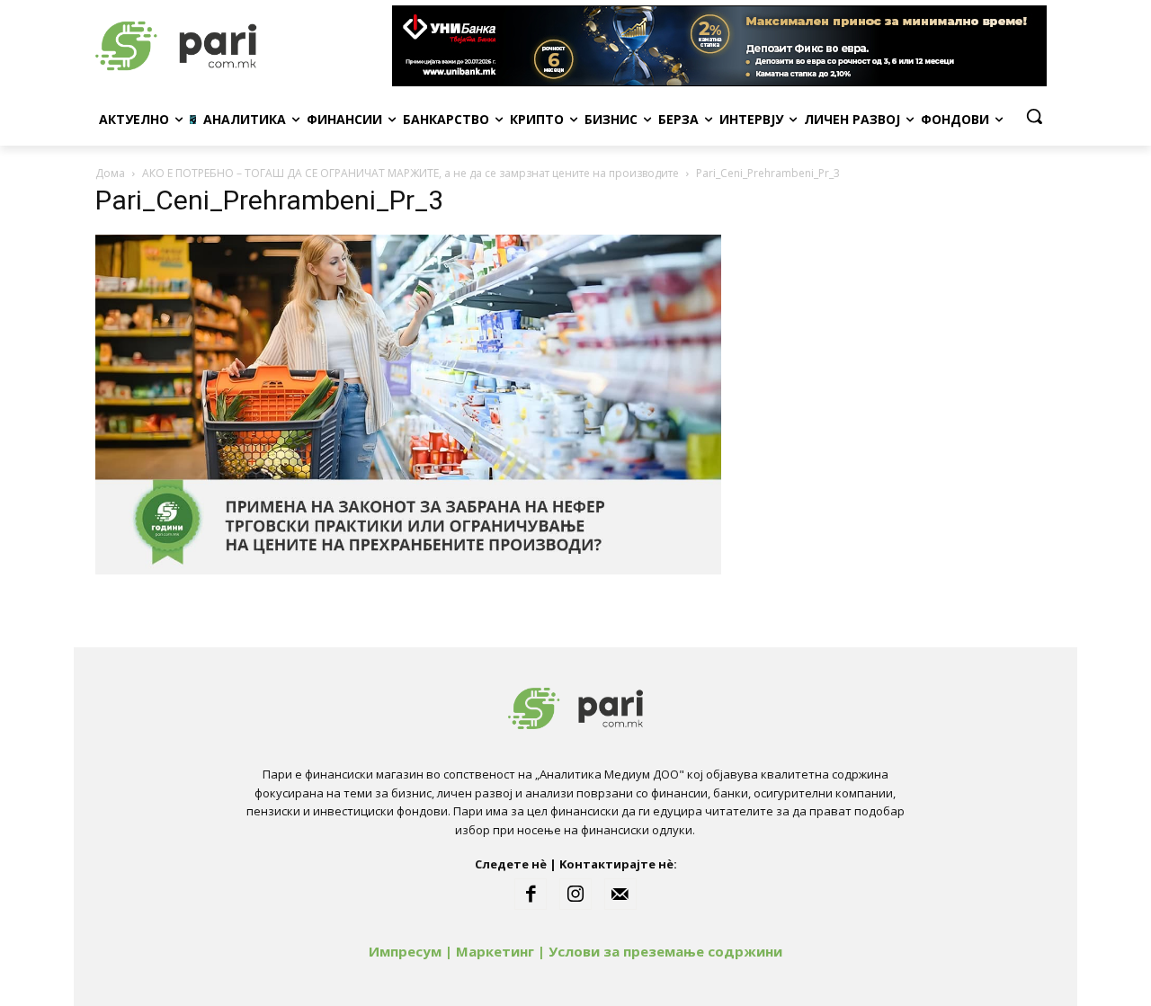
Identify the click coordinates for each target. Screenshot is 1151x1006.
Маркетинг (495, 951)
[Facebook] (530, 894)
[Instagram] (575, 894)
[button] (1034, 116)
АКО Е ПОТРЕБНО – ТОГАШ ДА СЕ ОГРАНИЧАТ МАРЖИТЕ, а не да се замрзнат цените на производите (410, 173)
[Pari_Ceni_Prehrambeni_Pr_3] (408, 569)
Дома (110, 173)
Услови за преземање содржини (665, 951)
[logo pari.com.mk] (239, 45)
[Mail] (620, 894)
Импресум (405, 951)
